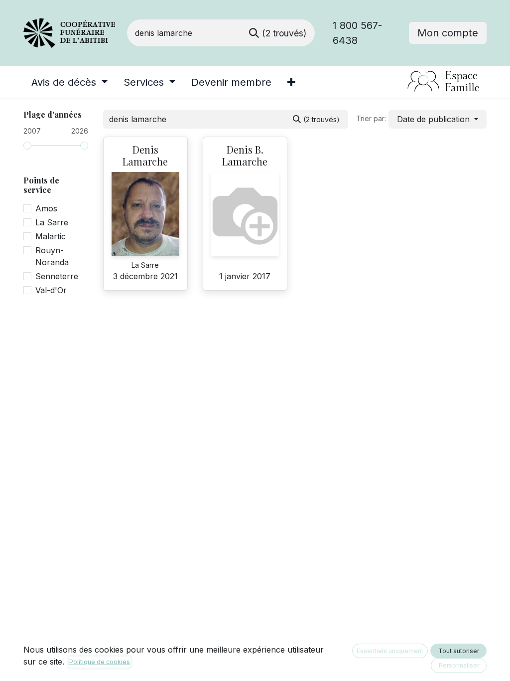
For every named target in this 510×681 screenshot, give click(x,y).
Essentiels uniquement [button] (390, 651)
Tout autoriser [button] (458, 651)
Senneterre (56, 276)
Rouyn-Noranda (52, 256)
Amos (46, 208)
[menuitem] (69, 82)
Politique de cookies (99, 662)
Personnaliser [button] (459, 665)
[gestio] (402, 82)
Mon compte (447, 33)
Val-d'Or (51, 290)
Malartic (50, 236)
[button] (437, 119)
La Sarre (51, 222)
